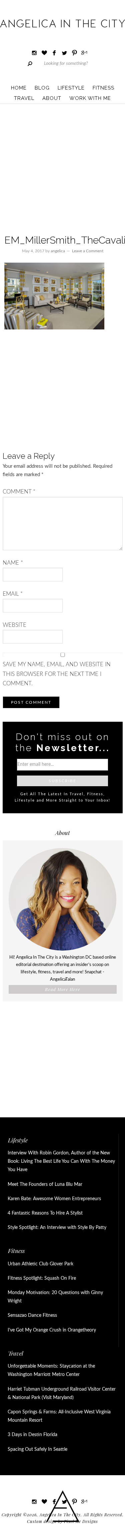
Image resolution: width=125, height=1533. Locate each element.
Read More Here (62, 989)
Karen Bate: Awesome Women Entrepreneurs (54, 1199)
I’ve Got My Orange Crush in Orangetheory (52, 1330)
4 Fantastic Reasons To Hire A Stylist (45, 1213)
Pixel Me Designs (81, 1521)
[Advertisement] (62, 170)
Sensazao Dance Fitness (32, 1315)
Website (14, 625)
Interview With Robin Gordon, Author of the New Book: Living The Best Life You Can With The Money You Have (61, 1161)
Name (13, 563)
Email (13, 594)
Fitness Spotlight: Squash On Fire (42, 1278)
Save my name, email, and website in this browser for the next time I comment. (57, 674)
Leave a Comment (87, 251)
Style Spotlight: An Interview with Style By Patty (57, 1227)
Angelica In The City (62, 23)
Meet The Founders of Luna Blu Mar (45, 1184)
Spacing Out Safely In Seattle (37, 1449)
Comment (19, 492)
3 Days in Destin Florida (32, 1434)
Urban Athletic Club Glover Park (40, 1264)
